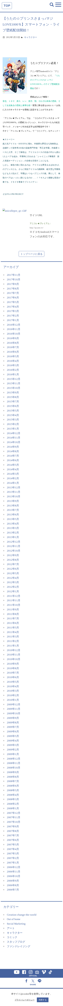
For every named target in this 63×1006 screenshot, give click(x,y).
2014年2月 (13, 478)
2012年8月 (13, 559)
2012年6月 (13, 568)
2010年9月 (13, 663)
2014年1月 (13, 483)
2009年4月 (13, 740)
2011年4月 (13, 632)
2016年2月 (13, 369)
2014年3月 (13, 473)
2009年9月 (13, 718)
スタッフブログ (16, 941)
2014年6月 (13, 460)
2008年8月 (13, 776)
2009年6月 (13, 731)
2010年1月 (13, 699)
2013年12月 (13, 487)
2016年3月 (13, 365)
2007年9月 (13, 826)
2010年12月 (13, 650)
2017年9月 (13, 284)
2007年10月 (13, 821)
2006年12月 (13, 867)
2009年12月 (13, 704)
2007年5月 (13, 844)
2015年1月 (13, 428)
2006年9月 (13, 880)
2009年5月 (13, 736)
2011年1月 (13, 645)
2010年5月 (13, 681)
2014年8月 (13, 451)
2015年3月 (13, 419)
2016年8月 (13, 342)
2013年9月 (13, 501)
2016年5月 (13, 356)
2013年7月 (13, 510)
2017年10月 (13, 279)
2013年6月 (13, 514)
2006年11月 (13, 871)
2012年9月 (13, 555)
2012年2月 (13, 586)
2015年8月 (13, 397)
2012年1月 (13, 591)
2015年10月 (13, 388)
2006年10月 (13, 876)
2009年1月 (13, 754)
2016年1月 (13, 374)
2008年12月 (13, 758)
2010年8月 (13, 668)
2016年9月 (13, 338)
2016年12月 (13, 324)
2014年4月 (13, 469)
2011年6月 (13, 623)
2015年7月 (13, 401)
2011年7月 (13, 618)
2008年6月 (13, 785)
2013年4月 (13, 523)
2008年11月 (13, 763)
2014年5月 (13, 464)
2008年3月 (13, 799)
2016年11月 (13, 329)
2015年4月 (13, 415)
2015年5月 (13, 410)
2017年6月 (13, 297)
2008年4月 (13, 794)
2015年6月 (13, 406)
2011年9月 (13, 609)
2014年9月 (13, 446)
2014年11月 (13, 437)
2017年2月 (13, 315)
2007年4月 (13, 849)
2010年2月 (13, 695)
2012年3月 (13, 582)
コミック (12, 937)
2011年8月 (13, 614)
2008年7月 (13, 781)
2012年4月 (13, 577)
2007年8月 (13, 831)
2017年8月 (13, 288)
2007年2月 (13, 858)
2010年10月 (13, 659)
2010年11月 (13, 654)
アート (11, 928)
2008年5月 (13, 790)
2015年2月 (13, 424)
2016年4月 (13, 360)
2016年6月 (13, 351)
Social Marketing (16, 923)
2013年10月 (13, 496)
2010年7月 (13, 672)
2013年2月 (13, 532)
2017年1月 (13, 320)
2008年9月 (13, 772)
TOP (7, 5)
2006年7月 (13, 889)
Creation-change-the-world (21, 914)
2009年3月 (13, 745)
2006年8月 (13, 885)
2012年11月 (13, 546)
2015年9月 (13, 392)
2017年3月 (13, 311)
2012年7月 (13, 564)
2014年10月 (13, 442)
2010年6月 (13, 677)
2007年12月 (13, 813)
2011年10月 (13, 605)
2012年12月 (13, 541)
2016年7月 (13, 347)
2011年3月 (13, 636)
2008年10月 (13, 767)
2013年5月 (13, 519)
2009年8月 (13, 722)
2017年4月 (13, 306)
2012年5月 (13, 573)
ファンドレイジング (18, 946)
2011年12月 (13, 596)
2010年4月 (13, 686)
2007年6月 (13, 840)
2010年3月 (13, 690)
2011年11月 (13, 600)
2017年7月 (13, 293)
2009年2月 (13, 749)
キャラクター (30, 37)
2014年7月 (13, 455)
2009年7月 (13, 727)
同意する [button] (43, 1000)
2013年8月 (13, 505)
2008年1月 (13, 808)
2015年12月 (13, 379)
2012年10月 (13, 550)
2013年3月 (13, 528)
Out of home (13, 919)
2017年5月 (13, 302)
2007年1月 (13, 862)
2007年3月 (13, 853)
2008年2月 (13, 803)
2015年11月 (13, 383)
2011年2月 (13, 641)
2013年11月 (13, 491)
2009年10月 (13, 713)
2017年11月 (13, 274)
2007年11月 (13, 817)
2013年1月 (13, 537)
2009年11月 (13, 708)
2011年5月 (13, 627)
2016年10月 (13, 333)
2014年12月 (13, 433)
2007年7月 (13, 835)
